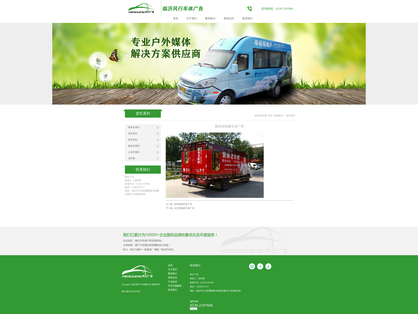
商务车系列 (134, 127)
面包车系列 (134, 146)
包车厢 (131, 158)
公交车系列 (134, 152)
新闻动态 (229, 18)
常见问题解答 (175, 286)
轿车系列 (132, 140)
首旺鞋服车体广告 (183, 204)
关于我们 (191, 18)
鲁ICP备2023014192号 (131, 291)
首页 (175, 18)
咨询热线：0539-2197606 (277, 8)
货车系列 (290, 115)
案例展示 (210, 18)
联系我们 (247, 18)
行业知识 (172, 282)
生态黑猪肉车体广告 (184, 208)
